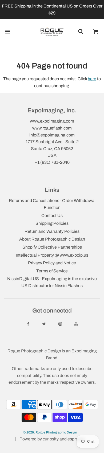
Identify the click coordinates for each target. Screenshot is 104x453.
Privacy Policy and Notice (52, 263)
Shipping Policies (52, 223)
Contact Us (52, 215)
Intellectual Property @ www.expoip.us (52, 255)
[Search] (80, 31)
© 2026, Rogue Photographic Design (50, 432)
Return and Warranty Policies (52, 231)
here (92, 79)
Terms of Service (52, 271)
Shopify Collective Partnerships (52, 247)
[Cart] (95, 31)
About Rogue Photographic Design (52, 239)
